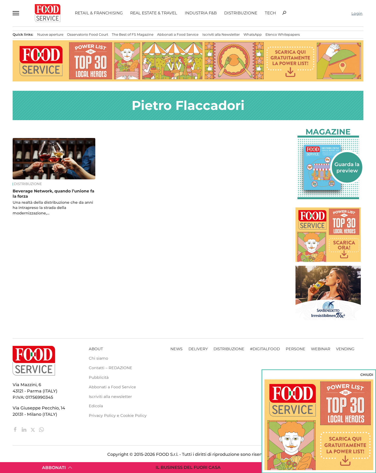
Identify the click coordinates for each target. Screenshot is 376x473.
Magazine (328, 132)
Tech (270, 13)
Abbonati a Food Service (177, 34)
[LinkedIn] (24, 429)
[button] (16, 13)
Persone (295, 349)
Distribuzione (240, 13)
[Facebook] (16, 429)
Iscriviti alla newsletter (110, 396)
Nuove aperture (50, 34)
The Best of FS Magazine (132, 34)
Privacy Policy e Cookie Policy (118, 415)
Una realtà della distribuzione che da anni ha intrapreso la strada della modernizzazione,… (53, 207)
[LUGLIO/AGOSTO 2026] (328, 167)
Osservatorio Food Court (87, 34)
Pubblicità (99, 377)
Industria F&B (201, 13)
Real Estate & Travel (153, 13)
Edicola (96, 406)
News (176, 349)
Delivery (198, 349)
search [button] (284, 12)
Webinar (320, 349)
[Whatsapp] (41, 429)
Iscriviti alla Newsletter (221, 34)
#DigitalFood (265, 349)
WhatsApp (252, 34)
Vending (345, 349)
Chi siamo (98, 358)
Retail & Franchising (99, 13)
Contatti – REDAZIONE (110, 367)
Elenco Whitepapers (282, 34)
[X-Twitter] (33, 429)
